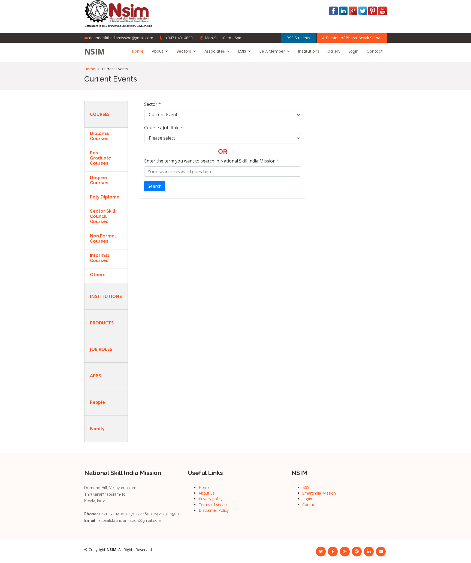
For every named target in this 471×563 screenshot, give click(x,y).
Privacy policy (210, 498)
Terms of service (213, 504)
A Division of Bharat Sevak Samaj (351, 37)
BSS (305, 487)
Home (138, 51)
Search (155, 186)
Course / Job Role (163, 128)
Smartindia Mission (319, 493)
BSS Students (298, 37)
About (157, 51)
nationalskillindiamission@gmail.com (121, 37)
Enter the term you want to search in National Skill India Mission (211, 161)
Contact (375, 51)
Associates (214, 51)
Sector (152, 104)
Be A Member (272, 51)
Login (353, 51)
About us (207, 493)
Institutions (308, 51)
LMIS (242, 51)
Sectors (184, 51)
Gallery (333, 51)
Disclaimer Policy (214, 510)
